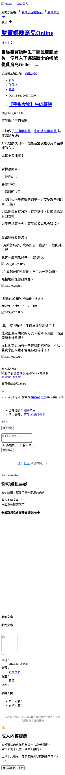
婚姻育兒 (31, 73)
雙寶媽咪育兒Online (27, 33)
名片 (11, 89)
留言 (43, 397)
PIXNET (17, 716)
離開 (20, 768)
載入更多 (7, 428)
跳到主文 (7, 42)
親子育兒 (29, 410)
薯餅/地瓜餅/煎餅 (35, 414)
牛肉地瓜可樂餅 (45, 131)
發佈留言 (7, 450)
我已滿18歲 (9, 768)
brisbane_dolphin (11, 376)
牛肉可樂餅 (22, 131)
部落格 (13, 84)
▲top (4, 421)
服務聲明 (39, 720)
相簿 (11, 80)
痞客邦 (35, 397)
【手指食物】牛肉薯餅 (30, 104)
